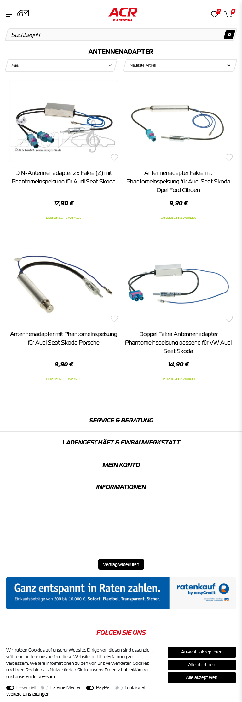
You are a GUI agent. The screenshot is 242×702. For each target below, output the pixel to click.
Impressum (44, 676)
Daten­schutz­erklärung (126, 670)
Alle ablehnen (201, 665)
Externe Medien (66, 687)
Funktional (135, 687)
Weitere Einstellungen (27, 694)
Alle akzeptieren (201, 677)
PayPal (103, 687)
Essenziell (26, 687)
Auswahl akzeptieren (201, 652)
